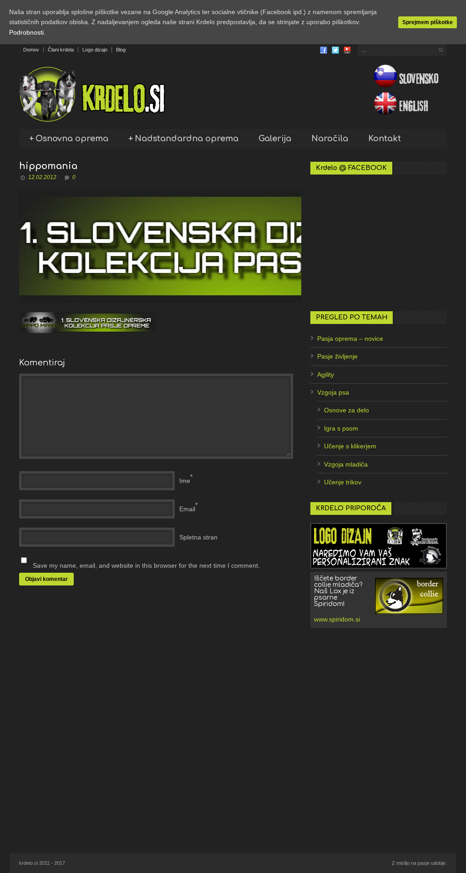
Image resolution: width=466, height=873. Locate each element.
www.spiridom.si (337, 619)
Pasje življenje (337, 356)
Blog (121, 49)
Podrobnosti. (27, 32)
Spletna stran (198, 537)
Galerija (274, 138)
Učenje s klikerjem (350, 446)
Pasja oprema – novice (350, 338)
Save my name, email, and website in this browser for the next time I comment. (146, 565)
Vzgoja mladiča (346, 464)
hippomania (48, 166)
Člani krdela (61, 49)
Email (187, 509)
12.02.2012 (42, 177)
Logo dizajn (94, 49)
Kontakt (384, 138)
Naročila (329, 138)
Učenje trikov (342, 482)
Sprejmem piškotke (427, 22)
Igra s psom (341, 428)
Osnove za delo (346, 410)
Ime (184, 480)
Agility (325, 374)
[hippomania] (160, 246)
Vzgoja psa (333, 392)
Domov (31, 49)
